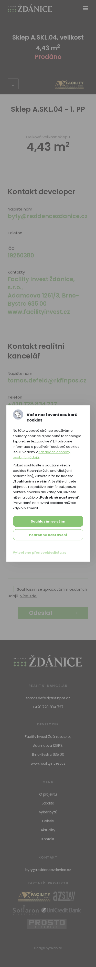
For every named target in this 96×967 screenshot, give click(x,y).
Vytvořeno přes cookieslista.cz (40, 552)
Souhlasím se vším (48, 521)
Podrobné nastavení (48, 534)
